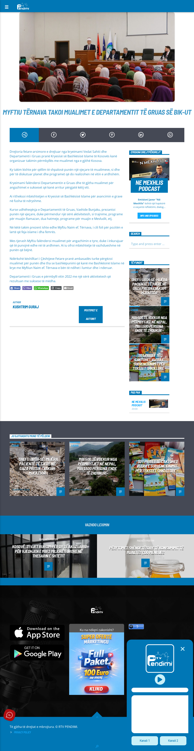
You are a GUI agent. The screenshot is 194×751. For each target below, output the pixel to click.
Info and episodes (149, 215)
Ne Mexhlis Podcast (139, 403)
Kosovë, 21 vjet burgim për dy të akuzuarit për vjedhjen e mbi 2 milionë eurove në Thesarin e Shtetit (49, 551)
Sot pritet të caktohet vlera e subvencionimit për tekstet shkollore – (149, 362)
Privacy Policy (22, 732)
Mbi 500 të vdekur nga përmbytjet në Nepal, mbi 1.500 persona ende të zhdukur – (149, 324)
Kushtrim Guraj (25, 306)
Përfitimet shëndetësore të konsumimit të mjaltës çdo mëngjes (146, 550)
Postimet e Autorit (91, 314)
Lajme (134, 272)
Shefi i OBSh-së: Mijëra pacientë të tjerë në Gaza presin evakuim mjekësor (149, 286)
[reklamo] (96, 694)
